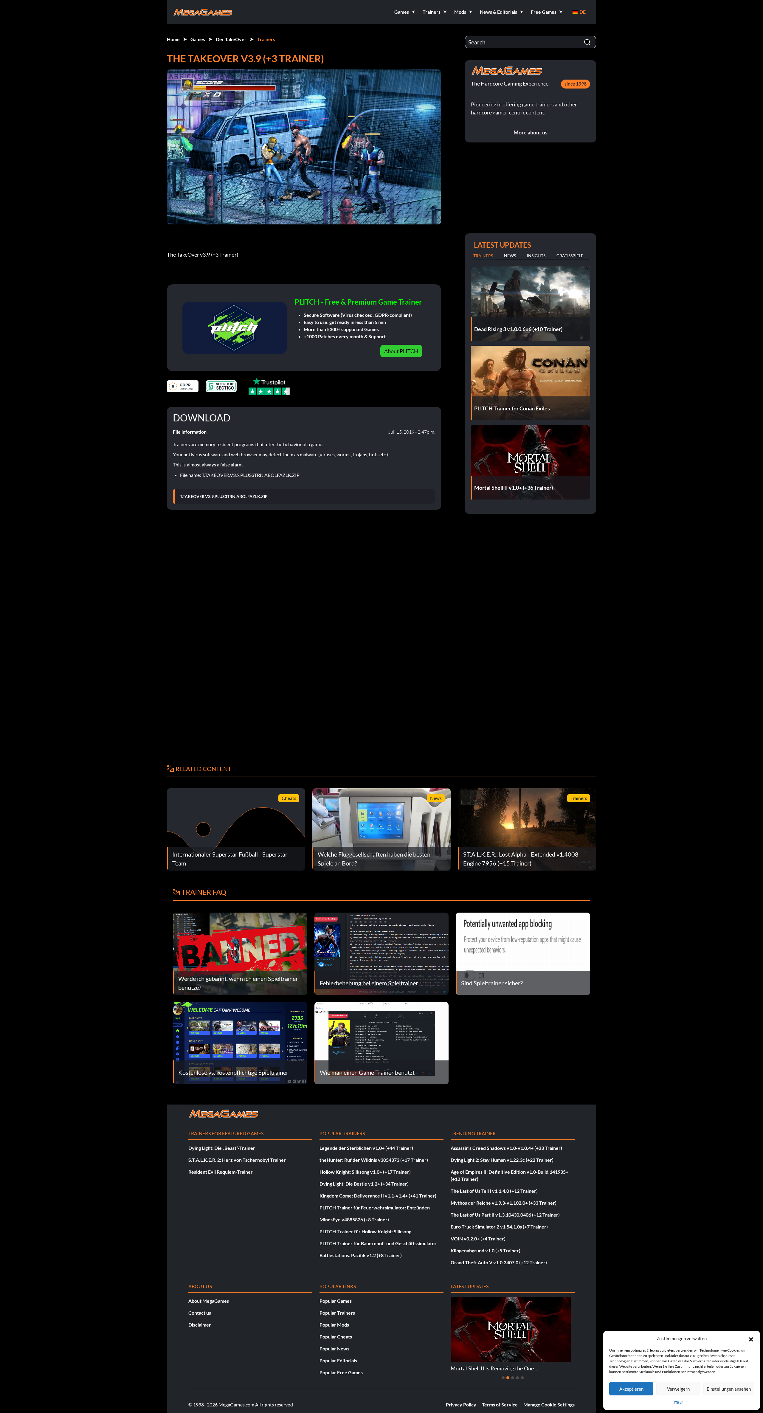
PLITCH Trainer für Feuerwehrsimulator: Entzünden (375, 1207)
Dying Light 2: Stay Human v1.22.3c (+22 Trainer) (502, 1160)
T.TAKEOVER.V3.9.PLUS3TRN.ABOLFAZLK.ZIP (224, 496)
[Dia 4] (517, 1377)
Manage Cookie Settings (549, 1404)
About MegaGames (208, 1301)
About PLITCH (401, 351)
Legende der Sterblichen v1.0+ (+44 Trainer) (366, 1148)
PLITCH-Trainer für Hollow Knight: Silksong (365, 1231)
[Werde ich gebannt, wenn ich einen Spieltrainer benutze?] (240, 953)
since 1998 (576, 83)
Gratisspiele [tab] (569, 255)
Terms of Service (500, 1404)
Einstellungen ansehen (729, 1389)
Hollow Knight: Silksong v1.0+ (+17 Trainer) (365, 1172)
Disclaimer (199, 1324)
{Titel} (678, 1402)
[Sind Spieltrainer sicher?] (523, 953)
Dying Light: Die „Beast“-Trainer (221, 1148)
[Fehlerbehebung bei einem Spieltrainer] (381, 953)
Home (173, 39)
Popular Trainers (337, 1313)
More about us (531, 132)
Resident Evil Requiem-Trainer (220, 1172)
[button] (751, 1338)
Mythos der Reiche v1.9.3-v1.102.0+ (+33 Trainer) (503, 1203)
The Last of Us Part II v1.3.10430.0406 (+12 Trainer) (505, 1214)
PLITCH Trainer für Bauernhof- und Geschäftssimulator (378, 1243)
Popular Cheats (336, 1336)
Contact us (199, 1313)
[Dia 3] (512, 1377)
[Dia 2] (507, 1377)
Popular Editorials (338, 1360)
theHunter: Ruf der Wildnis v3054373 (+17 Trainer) (374, 1160)
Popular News (334, 1348)
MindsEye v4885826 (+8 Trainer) (354, 1219)
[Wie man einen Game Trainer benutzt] (381, 1042)
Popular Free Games (341, 1372)
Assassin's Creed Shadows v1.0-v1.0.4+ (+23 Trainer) (506, 1148)
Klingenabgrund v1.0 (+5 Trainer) (485, 1250)
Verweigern (678, 1389)
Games (197, 39)
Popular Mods (334, 1324)
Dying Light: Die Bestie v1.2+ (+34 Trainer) (364, 1183)
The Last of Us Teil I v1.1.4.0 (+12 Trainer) (494, 1191)
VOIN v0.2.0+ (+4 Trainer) (478, 1238)
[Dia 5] (522, 1377)
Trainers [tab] (483, 255)
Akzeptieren (631, 1389)
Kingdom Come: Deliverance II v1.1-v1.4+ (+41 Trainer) (378, 1195)
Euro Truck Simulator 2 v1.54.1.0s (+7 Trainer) (499, 1226)
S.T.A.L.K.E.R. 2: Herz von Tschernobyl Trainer (237, 1160)
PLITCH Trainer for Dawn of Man (517, 1368)
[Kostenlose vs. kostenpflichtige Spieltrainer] (240, 1042)
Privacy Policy (461, 1404)
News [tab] (510, 255)
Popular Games (336, 1301)
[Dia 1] (503, 1377)
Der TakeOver (231, 39)
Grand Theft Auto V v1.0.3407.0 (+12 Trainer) (499, 1262)
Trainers (266, 39)
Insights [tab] (536, 255)
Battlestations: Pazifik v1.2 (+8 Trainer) (361, 1255)
